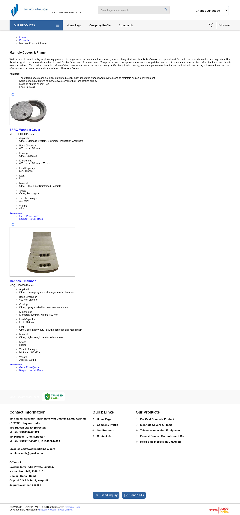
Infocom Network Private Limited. (56, 509)
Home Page (74, 25)
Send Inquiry (109, 495)
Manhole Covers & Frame (156, 424)
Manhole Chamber (23, 281)
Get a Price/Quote (29, 216)
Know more (16, 213)
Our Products (24, 25)
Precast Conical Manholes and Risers (164, 436)
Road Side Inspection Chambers (161, 441)
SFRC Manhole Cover (25, 129)
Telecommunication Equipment (160, 430)
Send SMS (136, 495)
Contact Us (126, 25)
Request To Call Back (31, 218)
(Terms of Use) (72, 507)
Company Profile (100, 25)
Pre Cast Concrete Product (157, 419)
